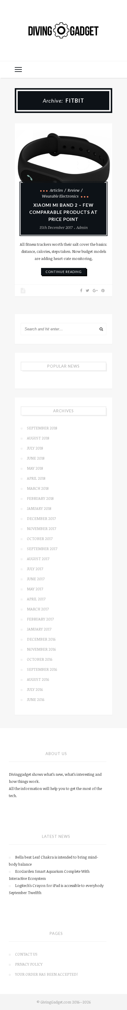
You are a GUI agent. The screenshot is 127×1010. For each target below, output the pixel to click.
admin (82, 227)
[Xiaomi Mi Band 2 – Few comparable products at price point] (63, 162)
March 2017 (38, 609)
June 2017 (36, 578)
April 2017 (36, 599)
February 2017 (40, 619)
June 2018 (35, 458)
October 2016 (39, 659)
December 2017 (41, 518)
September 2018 (42, 428)
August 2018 (38, 438)
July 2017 (35, 568)
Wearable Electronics (60, 196)
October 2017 (40, 538)
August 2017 (38, 558)
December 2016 (41, 639)
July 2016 (35, 689)
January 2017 (39, 629)
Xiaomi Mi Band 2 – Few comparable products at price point (63, 212)
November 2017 (41, 528)
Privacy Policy (29, 964)
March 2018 (37, 488)
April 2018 (36, 478)
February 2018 (40, 498)
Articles (56, 190)
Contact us (26, 954)
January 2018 (39, 508)
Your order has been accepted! (46, 974)
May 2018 (35, 468)
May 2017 (35, 589)
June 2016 (35, 699)
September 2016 (42, 669)
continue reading (63, 272)
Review (73, 190)
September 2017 (42, 548)
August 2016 (38, 679)
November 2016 (41, 649)
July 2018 (35, 448)
